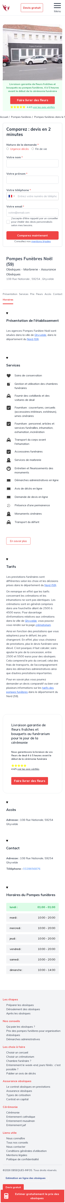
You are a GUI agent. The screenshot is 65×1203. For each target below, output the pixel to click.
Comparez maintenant (32, 235)
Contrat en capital (17, 1099)
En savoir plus (18, 541)
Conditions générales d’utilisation (26, 1151)
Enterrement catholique (20, 1116)
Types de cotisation (18, 1095)
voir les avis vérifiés (44, 107)
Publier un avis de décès (21, 1073)
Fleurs (39, 294)
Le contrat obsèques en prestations (28, 1086)
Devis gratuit (32, 7)
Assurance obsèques (19, 1091)
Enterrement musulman (20, 1121)
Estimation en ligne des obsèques (25, 1178)
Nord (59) (33, 339)
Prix (32, 294)
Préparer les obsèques (20, 1005)
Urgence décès (19, 149)
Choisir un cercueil (17, 1052)
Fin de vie (41, 149)
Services (23, 294)
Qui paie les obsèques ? (20, 1026)
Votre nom (14, 157)
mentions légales (41, 241)
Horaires (8, 299)
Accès (48, 294)
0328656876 (31, 868)
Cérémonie (13, 1112)
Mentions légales (16, 1155)
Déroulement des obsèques (23, 1009)
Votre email (15, 206)
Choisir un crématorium (20, 1056)
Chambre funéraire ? (18, 1061)
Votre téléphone (18, 190)
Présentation (10, 294)
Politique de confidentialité (22, 1159)
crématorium (43, 625)
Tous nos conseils (17, 1142)
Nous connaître (15, 1138)
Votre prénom (16, 173)
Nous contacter (15, 1146)
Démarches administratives (23, 1039)
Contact (57, 294)
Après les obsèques (18, 1013)
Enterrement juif (16, 1125)
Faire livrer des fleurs (32, 100)
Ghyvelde (40, 335)
